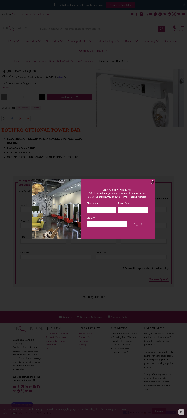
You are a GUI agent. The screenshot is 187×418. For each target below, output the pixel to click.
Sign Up (138, 224)
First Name (93, 203)
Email (91, 217)
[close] (152, 182)
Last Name (124, 203)
